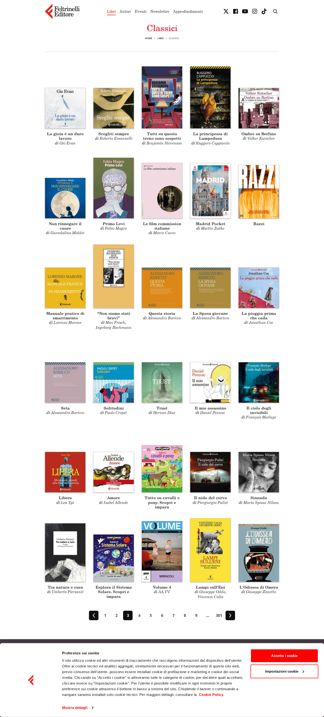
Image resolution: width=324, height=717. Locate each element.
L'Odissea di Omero (259, 587)
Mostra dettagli (75, 708)
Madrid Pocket (210, 224)
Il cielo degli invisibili (258, 410)
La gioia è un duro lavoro (65, 136)
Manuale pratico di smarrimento (65, 315)
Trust (162, 408)
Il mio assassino (210, 408)
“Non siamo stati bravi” (113, 315)
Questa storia (162, 313)
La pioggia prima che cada (259, 315)
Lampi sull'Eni (210, 587)
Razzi (258, 224)
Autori (125, 11)
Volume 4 (162, 587)
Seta (65, 408)
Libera (65, 498)
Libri (111, 11)
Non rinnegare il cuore (65, 226)
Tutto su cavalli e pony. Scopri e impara (162, 502)
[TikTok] (264, 11)
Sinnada (258, 498)
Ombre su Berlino (258, 134)
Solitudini (114, 408)
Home (148, 38)
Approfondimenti (188, 11)
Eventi (141, 11)
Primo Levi (114, 224)
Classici (162, 27)
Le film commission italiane (162, 226)
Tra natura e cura (65, 587)
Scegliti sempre (113, 134)
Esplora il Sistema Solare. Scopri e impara (114, 591)
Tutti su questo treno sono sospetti (162, 136)
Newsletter (159, 11)
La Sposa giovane (210, 313)
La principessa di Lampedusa (210, 136)
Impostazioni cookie (281, 671)
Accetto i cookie (284, 656)
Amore (113, 498)
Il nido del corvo (210, 498)
